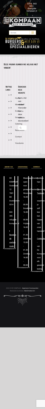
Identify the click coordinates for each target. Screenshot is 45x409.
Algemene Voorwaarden (30, 288)
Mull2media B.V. (29, 291)
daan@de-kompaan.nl (32, 9)
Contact (18, 137)
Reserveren (19, 130)
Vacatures (19, 143)
